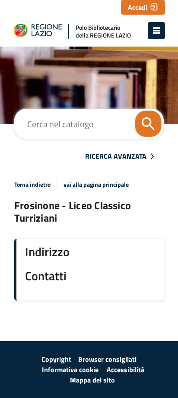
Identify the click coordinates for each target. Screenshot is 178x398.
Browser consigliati (107, 359)
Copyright (56, 359)
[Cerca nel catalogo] (148, 123)
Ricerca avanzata (115, 156)
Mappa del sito (92, 380)
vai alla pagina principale (96, 184)
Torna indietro (32, 184)
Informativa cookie (70, 369)
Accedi (137, 7)
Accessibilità (125, 369)
